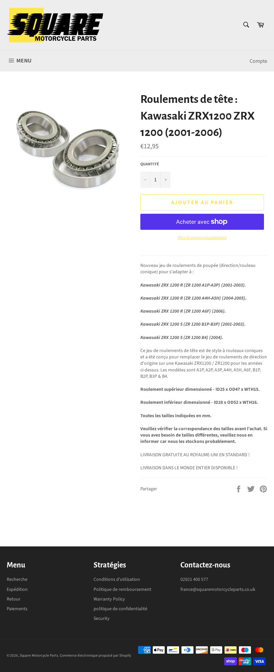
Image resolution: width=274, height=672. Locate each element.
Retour (13, 599)
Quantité (149, 164)
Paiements (17, 609)
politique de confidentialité (120, 609)
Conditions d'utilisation (117, 579)
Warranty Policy (109, 599)
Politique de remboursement (122, 589)
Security (102, 618)
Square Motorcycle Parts (39, 655)
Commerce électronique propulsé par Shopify (95, 655)
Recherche (17, 579)
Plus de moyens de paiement (202, 237)
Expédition (17, 589)
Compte (258, 61)
